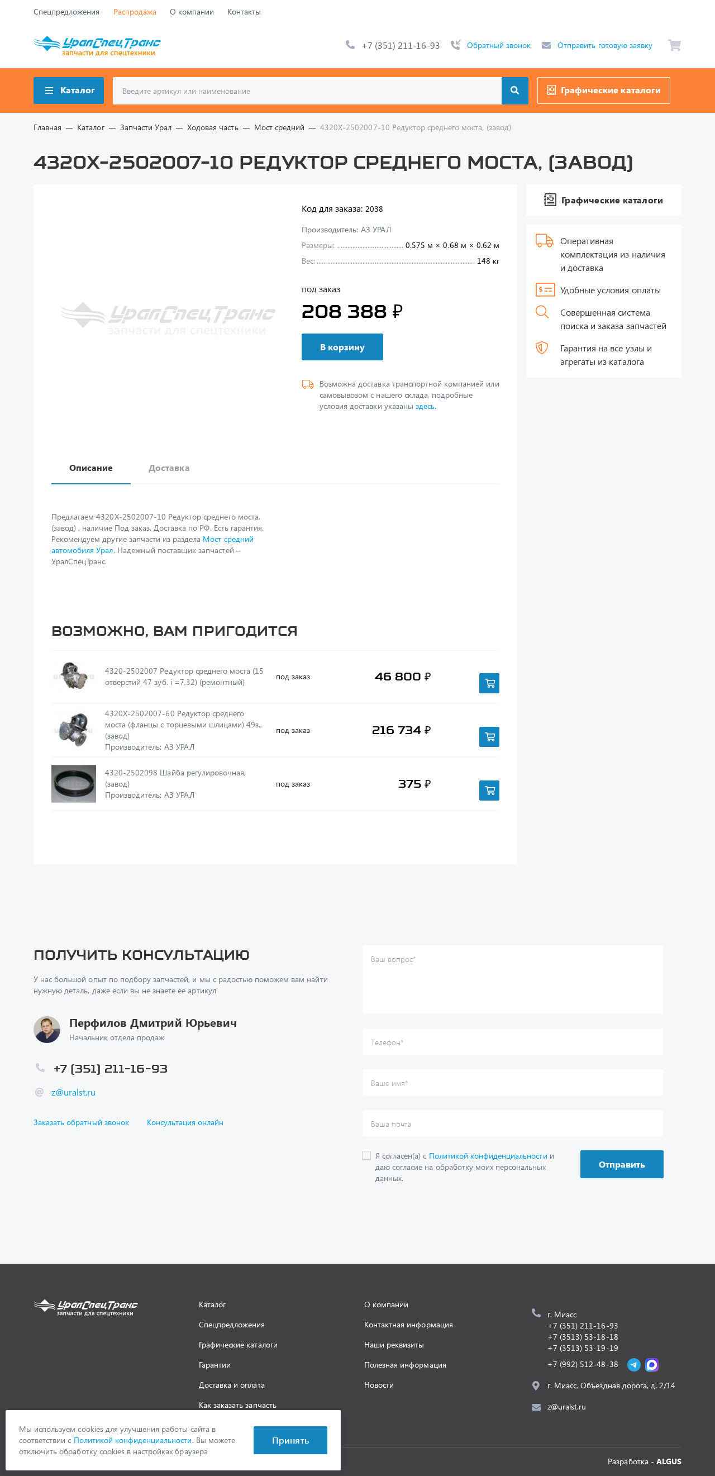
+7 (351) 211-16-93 (400, 45)
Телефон (387, 1042)
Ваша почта (391, 1123)
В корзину (342, 347)
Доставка (169, 467)
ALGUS (668, 1461)
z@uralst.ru (73, 1092)
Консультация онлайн (185, 1122)
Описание (91, 467)
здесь (425, 406)
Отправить (622, 1164)
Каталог (77, 90)
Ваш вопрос (393, 959)
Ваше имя (389, 1083)
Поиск (515, 90)
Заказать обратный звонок (81, 1122)
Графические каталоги (611, 90)
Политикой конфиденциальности (488, 1155)
